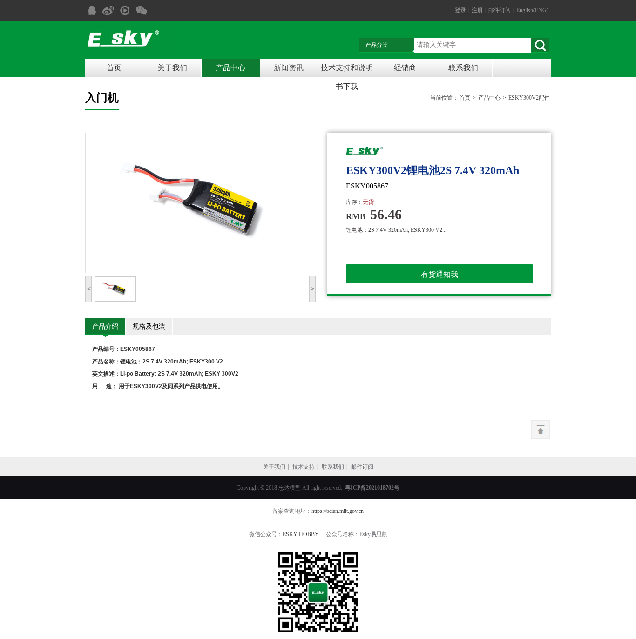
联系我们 (463, 68)
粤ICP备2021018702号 (372, 487)
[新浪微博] (108, 10)
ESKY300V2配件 (529, 97)
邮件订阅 (499, 10)
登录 (460, 10)
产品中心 (230, 68)
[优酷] (125, 10)
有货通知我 (439, 274)
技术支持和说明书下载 (347, 70)
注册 (477, 10)
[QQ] (91, 10)
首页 (114, 68)
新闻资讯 (289, 68)
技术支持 (303, 467)
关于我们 (172, 68)
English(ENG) (532, 10)
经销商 (405, 68)
